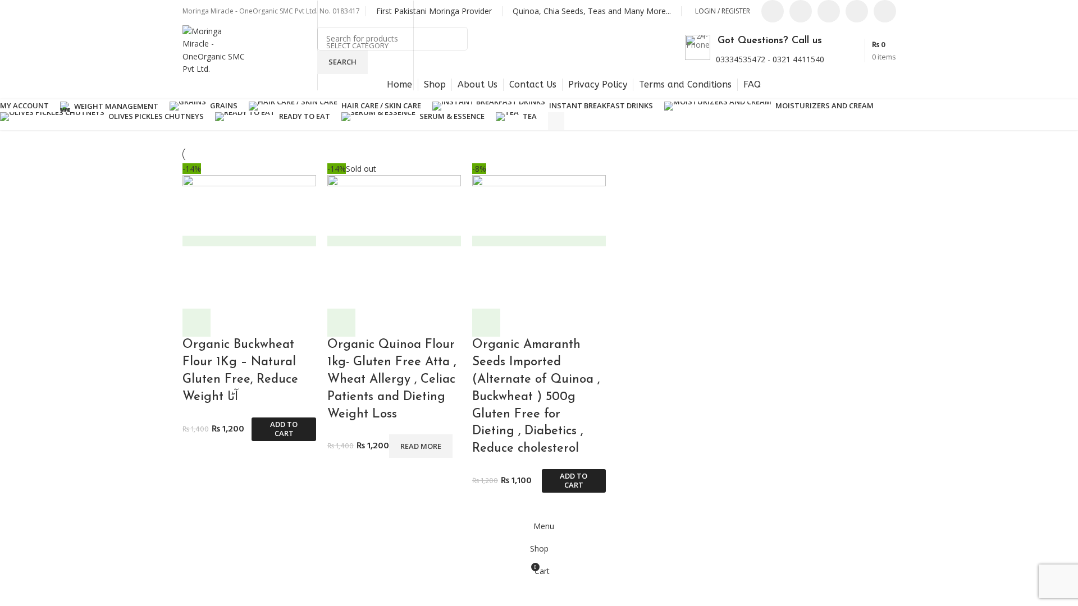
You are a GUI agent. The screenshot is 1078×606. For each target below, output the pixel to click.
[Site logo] (216, 49)
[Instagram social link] (828, 11)
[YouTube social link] (857, 11)
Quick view (196, 323)
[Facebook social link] (772, 11)
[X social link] (800, 11)
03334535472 (740, 59)
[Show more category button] (556, 121)
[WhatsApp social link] (885, 11)
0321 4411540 (798, 59)
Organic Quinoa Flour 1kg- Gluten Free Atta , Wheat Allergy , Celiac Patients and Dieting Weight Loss (391, 379)
